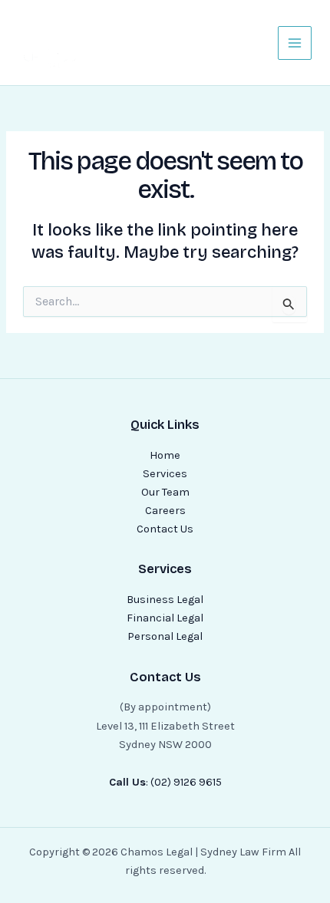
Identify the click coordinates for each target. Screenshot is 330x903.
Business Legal (165, 599)
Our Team (165, 492)
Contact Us (165, 529)
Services (165, 473)
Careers (165, 510)
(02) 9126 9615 (186, 782)
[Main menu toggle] (295, 43)
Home (165, 455)
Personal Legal (165, 636)
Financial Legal (165, 618)
